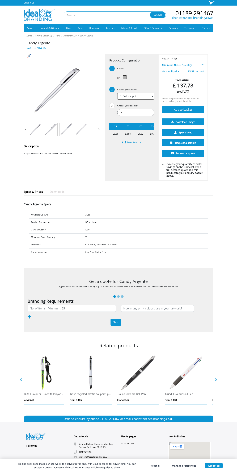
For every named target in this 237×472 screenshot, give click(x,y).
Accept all (214, 465)
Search (158, 14)
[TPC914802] (125, 77)
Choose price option (127, 89)
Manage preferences (184, 465)
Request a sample (185, 143)
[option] (47, 380)
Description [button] (31, 146)
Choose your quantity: (127, 105)
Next (116, 322)
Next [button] (216, 380)
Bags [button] (68, 28)
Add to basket (183, 110)
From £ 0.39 (80, 399)
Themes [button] (206, 28)
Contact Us (29, 2)
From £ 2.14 (175, 399)
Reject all (155, 465)
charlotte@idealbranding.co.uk (192, 18)
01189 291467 (194, 13)
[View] (35, 129)
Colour (120, 68)
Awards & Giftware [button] (50, 28)
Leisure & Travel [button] (129, 28)
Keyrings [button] (110, 28)
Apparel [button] (31, 28)
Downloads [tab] (57, 192)
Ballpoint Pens (69, 35)
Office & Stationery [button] (153, 28)
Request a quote (185, 153)
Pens (58, 35)
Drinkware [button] (94, 28)
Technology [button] (190, 28)
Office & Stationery (43, 35)
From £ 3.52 (33, 399)
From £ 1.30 (128, 399)
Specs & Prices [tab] (33, 192)
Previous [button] (21, 380)
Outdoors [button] (173, 28)
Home (29, 35)
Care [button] (80, 28)
